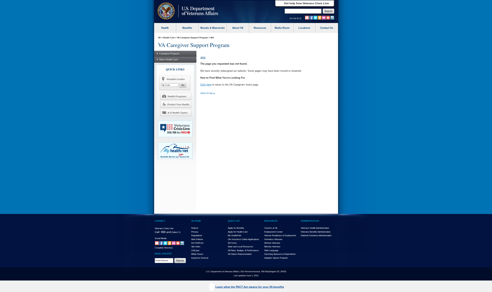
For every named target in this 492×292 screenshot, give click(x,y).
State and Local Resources (240, 246)
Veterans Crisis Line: (164, 228)
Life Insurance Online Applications (243, 239)
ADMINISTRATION (310, 221)
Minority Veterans (272, 246)
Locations (304, 27)
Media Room (282, 27)
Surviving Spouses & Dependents (280, 254)
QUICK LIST (234, 221)
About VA (237, 27)
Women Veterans (272, 243)
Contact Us (326, 27)
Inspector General (199, 258)
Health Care (169, 37)
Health (165, 27)
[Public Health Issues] (175, 104)
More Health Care (168, 59)
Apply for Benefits (236, 228)
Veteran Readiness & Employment (280, 235)
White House (197, 254)
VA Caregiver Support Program (192, 37)
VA (159, 37)
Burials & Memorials (212, 27)
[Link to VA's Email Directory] (307, 17)
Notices (194, 228)
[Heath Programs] (175, 96)
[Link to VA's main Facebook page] (311, 17)
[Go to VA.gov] (187, 11)
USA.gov (195, 250)
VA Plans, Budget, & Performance (243, 250)
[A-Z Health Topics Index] (175, 112)
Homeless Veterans (273, 239)
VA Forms (232, 243)
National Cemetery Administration (316, 235)
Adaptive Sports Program (276, 258)
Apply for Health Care (238, 232)
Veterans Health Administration (315, 228)
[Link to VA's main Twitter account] (315, 17)
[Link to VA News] (319, 17)
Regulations (196, 235)
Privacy (194, 232)
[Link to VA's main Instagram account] (332, 17)
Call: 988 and (163, 232)
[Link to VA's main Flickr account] (324, 17)
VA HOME (196, 221)
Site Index (195, 246)
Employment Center (273, 232)
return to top (206, 93)
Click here (205, 84)
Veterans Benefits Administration (316, 232)
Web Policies (197, 239)
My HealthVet (234, 235)
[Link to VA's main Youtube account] (328, 17)
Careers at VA (270, 228)
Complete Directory (164, 248)
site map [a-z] (295, 18)
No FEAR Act (197, 243)
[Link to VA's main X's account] (165, 243)
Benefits (187, 27)
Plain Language (271, 250)
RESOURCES (271, 221)
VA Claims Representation (240, 254)
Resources (260, 27)
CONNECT (160, 221)
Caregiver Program (169, 53)
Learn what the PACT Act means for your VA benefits (249, 286)
